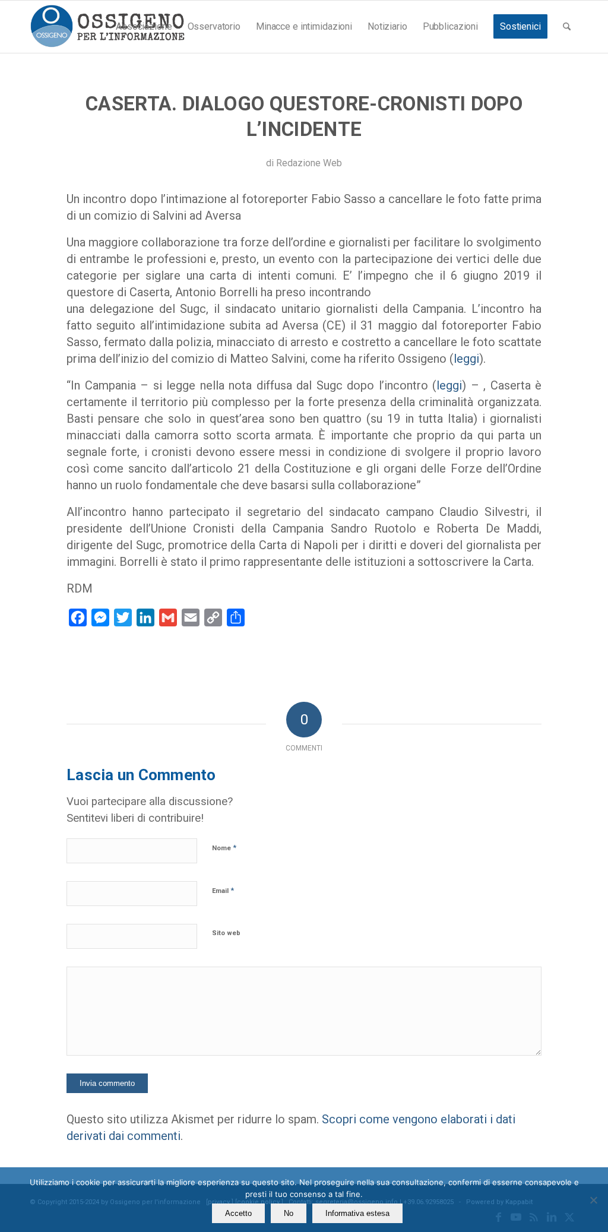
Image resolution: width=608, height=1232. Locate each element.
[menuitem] (143, 27)
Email (223, 890)
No (288, 1213)
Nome (224, 847)
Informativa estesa (357, 1213)
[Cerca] (566, 27)
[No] (593, 1200)
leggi (466, 358)
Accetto (238, 1213)
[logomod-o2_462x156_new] (107, 27)
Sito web (226, 933)
